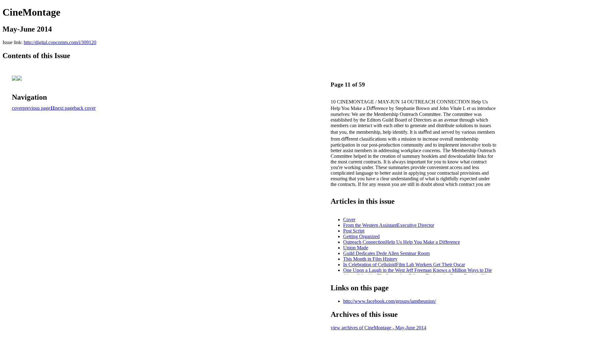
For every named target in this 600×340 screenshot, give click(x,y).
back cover (85, 108)
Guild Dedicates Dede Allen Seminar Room (386, 253)
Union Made (355, 247)
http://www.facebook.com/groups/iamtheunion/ (389, 301)
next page (64, 108)
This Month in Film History (370, 259)
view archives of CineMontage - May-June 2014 (378, 327)
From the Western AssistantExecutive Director (388, 225)
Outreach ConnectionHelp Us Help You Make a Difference (401, 242)
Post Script (353, 230)
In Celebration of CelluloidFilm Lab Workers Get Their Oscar (404, 264)
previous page (36, 108)
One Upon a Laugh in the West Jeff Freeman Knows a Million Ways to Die (417, 270)
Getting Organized (361, 236)
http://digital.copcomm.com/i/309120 (60, 42)
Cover (349, 219)
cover (17, 108)
